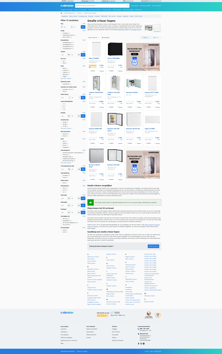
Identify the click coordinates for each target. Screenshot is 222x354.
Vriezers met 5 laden (150, 263)
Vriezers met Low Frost (150, 285)
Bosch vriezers (91, 282)
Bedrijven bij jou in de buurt (69, 340)
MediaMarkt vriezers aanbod (114, 291)
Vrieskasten (128, 287)
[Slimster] (62, 13)
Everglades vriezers (93, 302)
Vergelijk (93, 71)
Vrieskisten (128, 289)
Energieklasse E (68, 46)
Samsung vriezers (130, 265)
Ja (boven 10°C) (68, 89)
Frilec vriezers (110, 260)
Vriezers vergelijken (150, 288)
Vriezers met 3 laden (150, 258)
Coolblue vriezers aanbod (94, 290)
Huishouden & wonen (94, 10)
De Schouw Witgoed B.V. (70, 222)
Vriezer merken (129, 298)
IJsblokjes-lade (68, 156)
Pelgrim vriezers (130, 257)
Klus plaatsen (135, 5)
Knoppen (66, 175)
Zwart (65, 143)
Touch (65, 177)
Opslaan (102, 71)
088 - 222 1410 (144, 329)
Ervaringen (115, 335)
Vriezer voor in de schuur (132, 302)
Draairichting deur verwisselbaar (73, 152)
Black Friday (138, 16)
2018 (65, 232)
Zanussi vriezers (149, 301)
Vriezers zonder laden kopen (152, 290)
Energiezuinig (83, 16)
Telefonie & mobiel (128, 10)
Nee (65, 63)
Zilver (65, 145)
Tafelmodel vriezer (69, 35)
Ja (64, 61)
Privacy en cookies (82, 351)
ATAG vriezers (91, 263)
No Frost (66, 154)
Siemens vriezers (130, 271)
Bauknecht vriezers (93, 269)
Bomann (66, 74)
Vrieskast (90, 16)
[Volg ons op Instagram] (141, 343)
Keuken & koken (106, 10)
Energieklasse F (68, 48)
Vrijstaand (67, 84)
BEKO (146, 225)
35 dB (65, 124)
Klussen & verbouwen (80, 10)
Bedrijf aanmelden (145, 5)
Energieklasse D (68, 44)
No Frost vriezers (111, 304)
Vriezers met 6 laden (150, 265)
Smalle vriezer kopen (90, 13)
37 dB (65, 126)
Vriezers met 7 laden (150, 267)
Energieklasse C (68, 42)
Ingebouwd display (69, 158)
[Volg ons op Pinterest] (144, 343)
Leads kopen (90, 332)
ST (64, 192)
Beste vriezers (73, 16)
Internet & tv (138, 10)
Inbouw (119, 16)
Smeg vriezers (129, 273)
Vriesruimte (128, 291)
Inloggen (114, 329)
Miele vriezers (110, 294)
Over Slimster (116, 332)
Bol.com (66, 218)
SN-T (65, 188)
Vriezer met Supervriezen (132, 300)
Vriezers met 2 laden (150, 256)
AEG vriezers (91, 259)
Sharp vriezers (129, 269)
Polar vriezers (129, 259)
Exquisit (151, 225)
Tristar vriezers (129, 281)
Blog (62, 343)
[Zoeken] (127, 6)
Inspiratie (63, 329)
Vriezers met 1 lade (150, 254)
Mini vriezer (112, 16)
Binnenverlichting (69, 160)
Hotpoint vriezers (111, 268)
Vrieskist (97, 16)
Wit (65, 141)
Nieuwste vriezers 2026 (113, 302)
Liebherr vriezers (111, 286)
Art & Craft (67, 224)
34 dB (65, 122)
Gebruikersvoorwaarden (68, 351)
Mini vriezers (110, 296)
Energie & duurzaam (67, 10)
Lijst (146, 37)
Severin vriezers (130, 267)
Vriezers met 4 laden (150, 260)
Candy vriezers (91, 287)
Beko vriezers (91, 271)
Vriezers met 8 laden (150, 269)
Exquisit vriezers (111, 254)
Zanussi (96, 226)
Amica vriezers (91, 261)
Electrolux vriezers (92, 295)
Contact (88, 337)
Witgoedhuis (67, 220)
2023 (65, 230)
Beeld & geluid (117, 10)
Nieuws (114, 337)
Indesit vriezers (110, 278)
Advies (132, 16)
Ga (83, 27)
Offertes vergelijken (66, 337)
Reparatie (125, 16)
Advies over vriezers (93, 257)
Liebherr (66, 72)
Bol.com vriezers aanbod (94, 279)
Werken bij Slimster (117, 340)
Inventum (157, 225)
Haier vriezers (110, 266)
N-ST (65, 190)
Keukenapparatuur (69, 13)
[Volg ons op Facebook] (139, 343)
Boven (65, 136)
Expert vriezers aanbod (94, 304)
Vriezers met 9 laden (150, 271)
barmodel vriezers (136, 29)
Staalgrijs (66, 147)
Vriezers (79, 13)
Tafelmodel (104, 16)
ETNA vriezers (91, 300)
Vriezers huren (129, 304)
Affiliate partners (91, 335)
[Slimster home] (67, 5)
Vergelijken (64, 16)
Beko (65, 68)
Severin (89, 226)
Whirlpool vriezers (149, 296)
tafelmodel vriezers (123, 29)
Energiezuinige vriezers (94, 298)
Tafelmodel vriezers (131, 279)
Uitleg (83, 23)
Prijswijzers (64, 332)
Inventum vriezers (111, 280)
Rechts (66, 134)
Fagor (65, 76)
